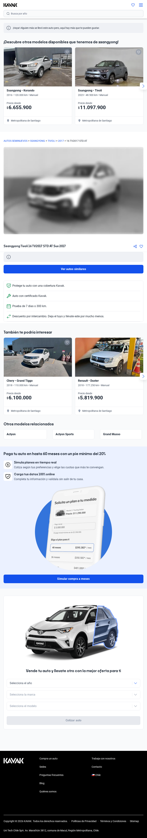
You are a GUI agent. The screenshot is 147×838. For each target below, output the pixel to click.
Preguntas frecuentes (51, 775)
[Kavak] (8, 5)
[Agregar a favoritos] (141, 246)
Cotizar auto (73, 720)
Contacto (97, 766)
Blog (41, 783)
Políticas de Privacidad (83, 821)
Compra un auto (48, 758)
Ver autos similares (73, 269)
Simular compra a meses (73, 578)
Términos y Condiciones (113, 821)
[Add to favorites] (67, 52)
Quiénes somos (47, 791)
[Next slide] (143, 86)
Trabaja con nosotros (103, 758)
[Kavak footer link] (14, 775)
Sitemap (134, 821)
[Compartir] (135, 246)
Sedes (42, 766)
